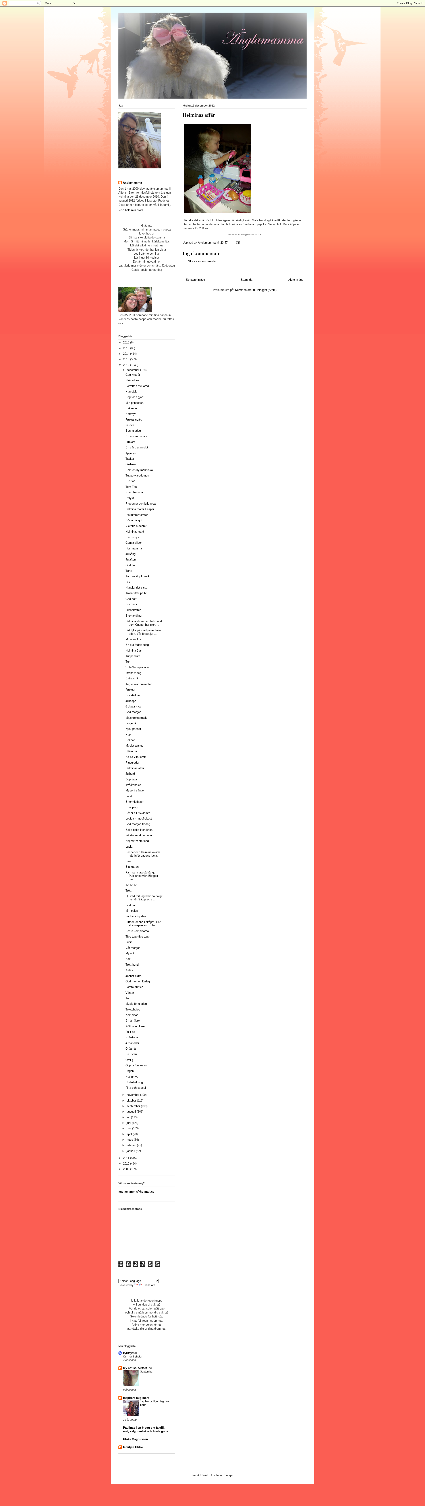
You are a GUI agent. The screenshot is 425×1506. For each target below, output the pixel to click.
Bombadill (132, 604)
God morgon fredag (138, 824)
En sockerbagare (136, 436)
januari (131, 1151)
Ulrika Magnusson (135, 1439)
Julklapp (131, 701)
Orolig (129, 1060)
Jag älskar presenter (139, 684)
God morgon (133, 712)
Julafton (131, 559)
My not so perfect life (137, 1368)
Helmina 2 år (134, 650)
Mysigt (130, 953)
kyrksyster (130, 1353)
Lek (128, 582)
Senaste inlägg (195, 279)
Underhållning (134, 1082)
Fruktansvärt (134, 419)
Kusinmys (132, 1076)
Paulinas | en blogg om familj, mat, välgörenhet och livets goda (145, 1429)
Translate (149, 1285)
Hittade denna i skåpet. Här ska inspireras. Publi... (143, 923)
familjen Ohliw (133, 1447)
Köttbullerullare (135, 1026)
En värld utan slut (137, 447)
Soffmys (131, 414)
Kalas (129, 970)
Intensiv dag (133, 673)
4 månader (132, 1043)
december (133, 370)
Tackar (130, 458)
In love (130, 425)
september (134, 1106)
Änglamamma (132, 182)
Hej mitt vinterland (137, 841)
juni (129, 1123)
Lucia (129, 846)
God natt (131, 598)
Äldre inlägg (295, 279)
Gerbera (131, 464)
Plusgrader (132, 762)
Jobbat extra (133, 976)
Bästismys (132, 537)
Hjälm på (131, 751)
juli (129, 1117)
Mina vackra (133, 639)
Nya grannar (133, 728)
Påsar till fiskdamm (138, 813)
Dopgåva (131, 779)
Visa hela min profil (130, 210)
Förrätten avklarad (137, 386)
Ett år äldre (133, 1020)
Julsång (130, 554)
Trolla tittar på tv (136, 593)
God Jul (130, 565)
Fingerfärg (132, 723)
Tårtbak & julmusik (138, 576)
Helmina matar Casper (140, 509)
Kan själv (131, 391)
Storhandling (133, 615)
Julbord (130, 773)
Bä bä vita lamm (136, 757)
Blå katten (132, 866)
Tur (128, 661)
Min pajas (132, 910)
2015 (126, 348)
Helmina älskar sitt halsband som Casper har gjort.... (144, 623)
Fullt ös (130, 1031)
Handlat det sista (136, 587)
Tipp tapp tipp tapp (137, 936)
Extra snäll (132, 678)
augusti (132, 1111)
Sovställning (133, 695)
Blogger (228, 1475)
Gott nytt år (133, 374)
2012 (126, 365)
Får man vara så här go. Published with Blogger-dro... (142, 876)
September (146, 1371)
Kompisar (132, 1015)
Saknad (130, 740)
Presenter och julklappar (141, 503)
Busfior (130, 481)
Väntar (130, 992)
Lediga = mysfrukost (139, 818)
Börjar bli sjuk (134, 520)
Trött (128, 890)
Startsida (246, 279)
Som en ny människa (139, 470)
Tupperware (133, 656)
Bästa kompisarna (137, 931)
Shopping (131, 807)
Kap (128, 734)
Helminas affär (135, 768)
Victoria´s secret (136, 526)
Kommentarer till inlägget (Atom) (255, 290)
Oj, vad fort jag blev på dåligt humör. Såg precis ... (144, 897)
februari (132, 1145)
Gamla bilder (134, 542)
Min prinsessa (134, 402)
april (130, 1134)
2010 (126, 1163)
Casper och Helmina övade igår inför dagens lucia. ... (143, 853)
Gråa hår (131, 1048)
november (133, 1094)
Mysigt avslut (134, 745)
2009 (126, 1169)
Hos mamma (134, 548)
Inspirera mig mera (136, 1397)
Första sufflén (134, 987)
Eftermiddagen (135, 801)
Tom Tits (131, 486)
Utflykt (130, 498)
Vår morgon (133, 947)
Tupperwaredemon (137, 475)
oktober (132, 1100)
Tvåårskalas (133, 785)
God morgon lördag (138, 981)
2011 (126, 1158)
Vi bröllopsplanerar (137, 667)
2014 (126, 353)
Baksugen (132, 408)
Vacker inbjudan (136, 916)
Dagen (130, 1071)
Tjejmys (131, 453)
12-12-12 (131, 884)
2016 (126, 342)
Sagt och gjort (134, 397)
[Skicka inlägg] (237, 242)
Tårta (129, 570)
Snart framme (134, 492)
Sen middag (133, 430)
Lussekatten (133, 610)
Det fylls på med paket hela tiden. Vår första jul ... (143, 632)
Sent (128, 861)
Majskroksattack (136, 717)
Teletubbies (133, 1009)
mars (130, 1139)
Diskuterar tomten (137, 515)
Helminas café (135, 531)
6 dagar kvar (133, 706)
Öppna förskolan (136, 1065)
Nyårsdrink (132, 380)
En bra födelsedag (137, 644)
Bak (128, 959)
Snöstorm (132, 1037)
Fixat (129, 796)
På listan (131, 1054)
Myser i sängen (135, 790)
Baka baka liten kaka (139, 829)
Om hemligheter (132, 1356)
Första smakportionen (139, 835)
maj (129, 1128)
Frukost (130, 442)
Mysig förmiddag (136, 1003)
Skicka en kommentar (202, 261)
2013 (126, 359)
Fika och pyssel (136, 1087)
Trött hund (132, 964)
